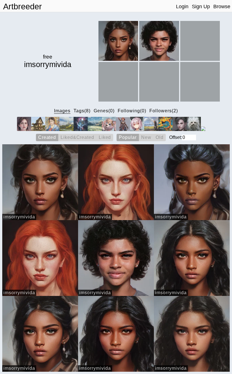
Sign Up (201, 6)
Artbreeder (22, 6)
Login (182, 6)
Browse (221, 6)
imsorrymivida (19, 216)
